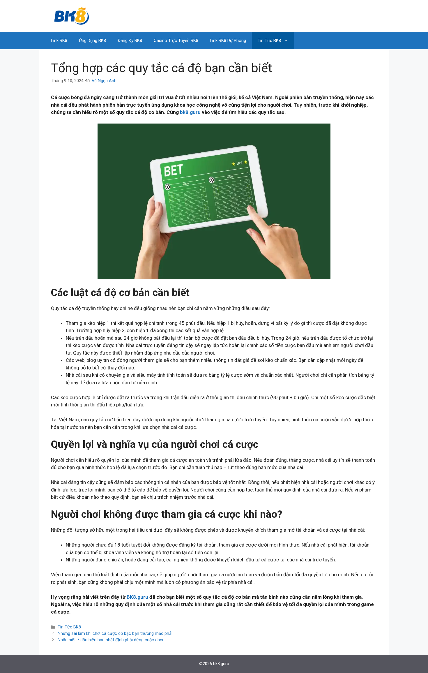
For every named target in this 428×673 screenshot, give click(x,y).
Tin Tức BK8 (269, 40)
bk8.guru (190, 112)
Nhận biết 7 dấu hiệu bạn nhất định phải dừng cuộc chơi (110, 639)
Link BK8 (59, 40)
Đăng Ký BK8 (130, 40)
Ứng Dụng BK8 (92, 40)
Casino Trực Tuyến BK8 (176, 40)
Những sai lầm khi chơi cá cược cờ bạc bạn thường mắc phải (115, 633)
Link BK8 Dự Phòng (228, 40)
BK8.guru (137, 597)
